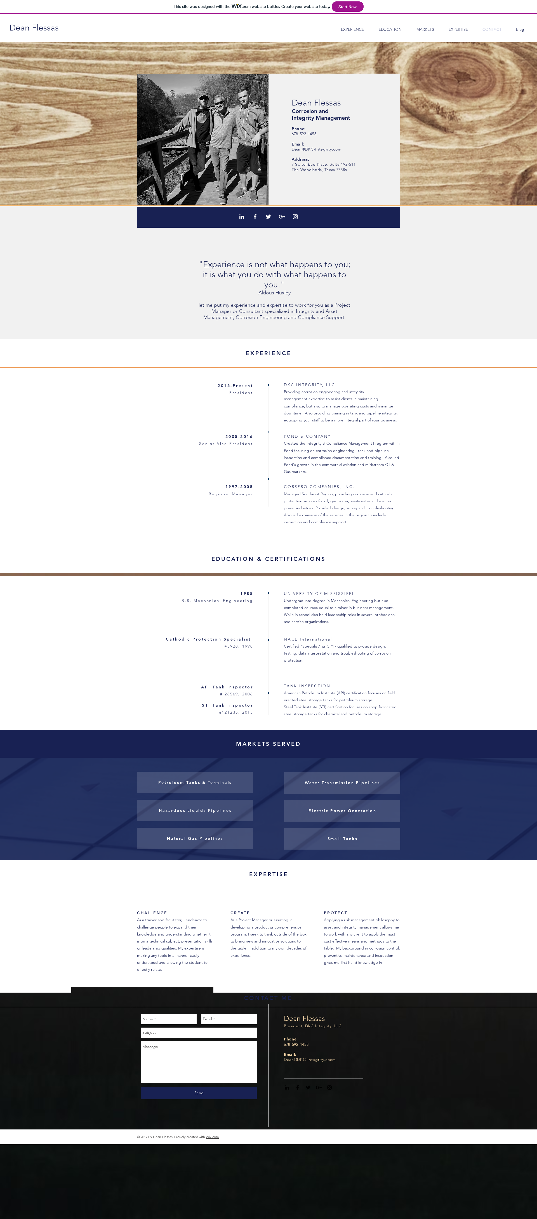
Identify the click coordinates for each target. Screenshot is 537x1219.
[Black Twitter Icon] (308, 1087)
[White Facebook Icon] (255, 216)
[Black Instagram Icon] (329, 1087)
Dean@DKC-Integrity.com (316, 149)
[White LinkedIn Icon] (241, 216)
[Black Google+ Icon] (319, 1087)
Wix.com (212, 1137)
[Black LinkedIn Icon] (287, 1087)
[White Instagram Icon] (295, 216)
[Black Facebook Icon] (298, 1087)
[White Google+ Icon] (282, 216)
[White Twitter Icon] (268, 216)
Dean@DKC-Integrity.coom (310, 1059)
